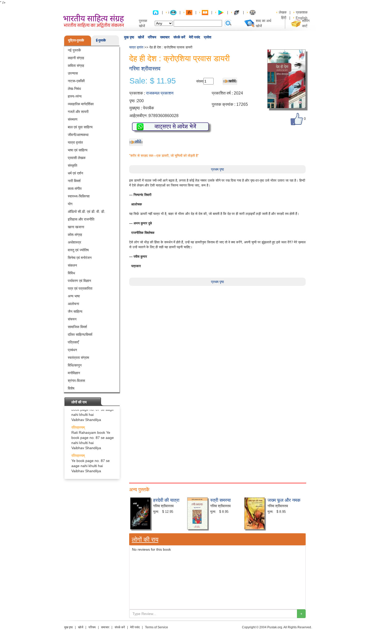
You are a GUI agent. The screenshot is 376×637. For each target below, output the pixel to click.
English (301, 18)
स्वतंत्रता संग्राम (78, 358)
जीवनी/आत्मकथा (78, 135)
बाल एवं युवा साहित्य (80, 127)
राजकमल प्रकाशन (159, 93)
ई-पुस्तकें (101, 40)
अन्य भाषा (74, 296)
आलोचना (73, 304)
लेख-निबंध (74, 89)
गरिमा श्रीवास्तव (144, 68)
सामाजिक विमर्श (77, 327)
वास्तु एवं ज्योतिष (78, 250)
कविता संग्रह (76, 66)
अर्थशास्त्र (74, 242)
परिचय (152, 37)
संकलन (72, 265)
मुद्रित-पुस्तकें (76, 40)
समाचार (165, 37)
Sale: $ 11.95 (152, 81)
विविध (71, 273)
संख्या (199, 81)
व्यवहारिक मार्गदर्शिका (81, 104)
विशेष (71, 388)
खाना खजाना (76, 227)
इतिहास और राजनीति (81, 219)
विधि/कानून (75, 365)
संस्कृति (72, 165)
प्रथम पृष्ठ (217, 169)
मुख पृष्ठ (129, 37)
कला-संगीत (75, 188)
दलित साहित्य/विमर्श (80, 334)
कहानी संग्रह (76, 58)
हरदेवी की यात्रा (166, 499)
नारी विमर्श (74, 181)
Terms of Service (156, 627)
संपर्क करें (179, 37)
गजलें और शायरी (78, 112)
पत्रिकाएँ (73, 342)
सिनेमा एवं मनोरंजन (80, 258)
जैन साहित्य (75, 311)
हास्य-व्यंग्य (75, 96)
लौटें (138, 141)
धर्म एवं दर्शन (75, 173)
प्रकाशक (301, 12)
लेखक (282, 12)
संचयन (72, 319)
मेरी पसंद (194, 37)
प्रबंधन (72, 350)
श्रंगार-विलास (76, 381)
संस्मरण (73, 119)
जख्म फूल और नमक (284, 499)
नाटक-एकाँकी (76, 81)
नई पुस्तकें (74, 50)
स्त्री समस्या (220, 499)
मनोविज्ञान (74, 373)
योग (70, 204)
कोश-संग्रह (75, 235)
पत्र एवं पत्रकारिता (80, 288)
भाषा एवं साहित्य (77, 150)
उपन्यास (73, 73)
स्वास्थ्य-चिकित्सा (79, 196)
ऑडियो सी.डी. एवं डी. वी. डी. (86, 212)
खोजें (141, 37)
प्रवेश (207, 37)
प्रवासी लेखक (76, 158)
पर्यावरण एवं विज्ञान (79, 281)
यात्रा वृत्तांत (75, 142)
